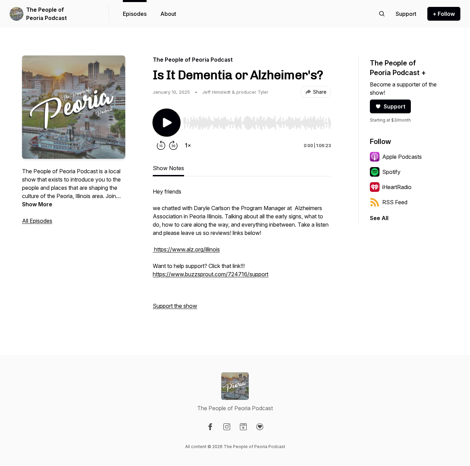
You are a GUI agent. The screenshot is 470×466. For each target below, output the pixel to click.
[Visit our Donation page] (259, 426)
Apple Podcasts (402, 156)
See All (379, 218)
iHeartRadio (397, 187)
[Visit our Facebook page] (210, 426)
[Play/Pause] (166, 122)
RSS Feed (394, 202)
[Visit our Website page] (243, 426)
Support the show (175, 305)
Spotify (391, 171)
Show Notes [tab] (168, 168)
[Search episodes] (382, 14)
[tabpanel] (242, 252)
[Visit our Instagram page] (226, 426)
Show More (37, 204)
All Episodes (37, 220)
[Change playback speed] (188, 145)
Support (394, 106)
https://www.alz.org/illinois (186, 249)
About (168, 13)
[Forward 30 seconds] (173, 145)
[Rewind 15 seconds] (161, 145)
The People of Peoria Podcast (46, 13)
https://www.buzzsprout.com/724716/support (210, 274)
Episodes (135, 13)
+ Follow (444, 13)
